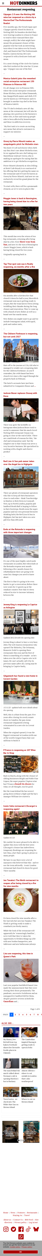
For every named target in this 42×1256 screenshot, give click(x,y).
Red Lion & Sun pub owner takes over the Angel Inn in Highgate (18, 463)
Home (5, 1212)
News (13, 1212)
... (35, 385)
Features (21, 1212)
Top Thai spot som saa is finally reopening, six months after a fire (19, 265)
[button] (10, 1132)
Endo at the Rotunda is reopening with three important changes (19, 531)
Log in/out (33, 1222)
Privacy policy (20, 1222)
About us (7, 1219)
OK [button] (20, 1252)
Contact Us (18, 1219)
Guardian (8, 1001)
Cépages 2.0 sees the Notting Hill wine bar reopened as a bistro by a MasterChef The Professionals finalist (19, 19)
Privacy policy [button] (27, 1247)
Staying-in (17, 1215)
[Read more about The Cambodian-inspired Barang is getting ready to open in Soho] (29, 1032)
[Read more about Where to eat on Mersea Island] (29, 1092)
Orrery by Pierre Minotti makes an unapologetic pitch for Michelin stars (20, 143)
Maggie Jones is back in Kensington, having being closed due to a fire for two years (20, 201)
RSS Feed (29, 1219)
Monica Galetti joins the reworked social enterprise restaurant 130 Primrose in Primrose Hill (19, 81)
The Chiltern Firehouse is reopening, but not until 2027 (20, 335)
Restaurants (32, 1212)
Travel (27, 1215)
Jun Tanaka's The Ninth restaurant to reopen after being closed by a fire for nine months (20, 883)
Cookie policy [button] (15, 1247)
